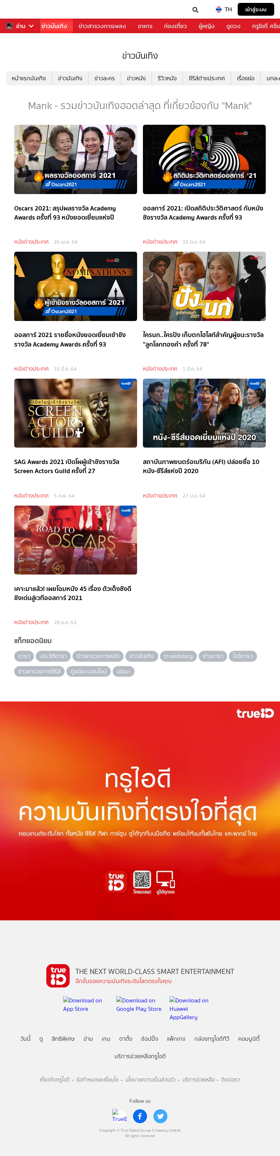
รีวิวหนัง (167, 78)
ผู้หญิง (207, 26)
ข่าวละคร (104, 78)
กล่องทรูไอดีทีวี (211, 1039)
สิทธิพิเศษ (63, 1039)
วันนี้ (25, 1039)
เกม (106, 1039)
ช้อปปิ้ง (149, 1039)
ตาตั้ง (125, 1039)
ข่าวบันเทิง (54, 26)
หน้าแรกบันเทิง (29, 78)
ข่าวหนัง (136, 78)
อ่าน (21, 26)
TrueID (20, 9)
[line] (119, 1116)
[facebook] (140, 1116)
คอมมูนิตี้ (249, 1039)
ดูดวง (233, 26)
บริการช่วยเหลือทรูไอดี (140, 1056)
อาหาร (145, 26)
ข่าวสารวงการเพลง (102, 26)
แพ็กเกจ (176, 1039)
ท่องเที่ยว (175, 26)
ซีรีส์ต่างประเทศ (207, 78)
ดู (41, 1039)
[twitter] (160, 1116)
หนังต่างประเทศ (31, 242)
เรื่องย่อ (245, 78)
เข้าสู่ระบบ (256, 9)
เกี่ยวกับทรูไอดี (55, 1080)
